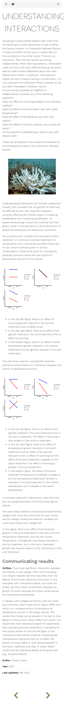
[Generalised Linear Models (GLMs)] (48, 694)
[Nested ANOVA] (16, 694)
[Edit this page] (58, 4)
